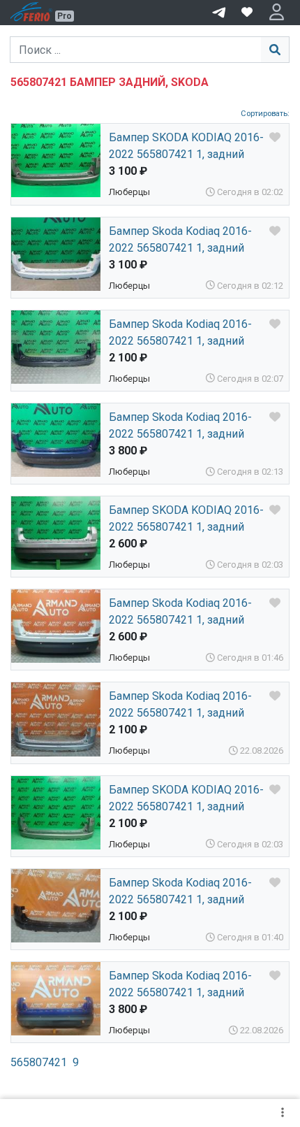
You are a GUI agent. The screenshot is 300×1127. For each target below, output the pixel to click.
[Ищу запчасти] (219, 11)
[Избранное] (247, 12)
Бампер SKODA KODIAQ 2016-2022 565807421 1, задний (186, 146)
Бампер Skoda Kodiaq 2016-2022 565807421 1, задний (180, 239)
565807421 (38, 1062)
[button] (277, 12)
